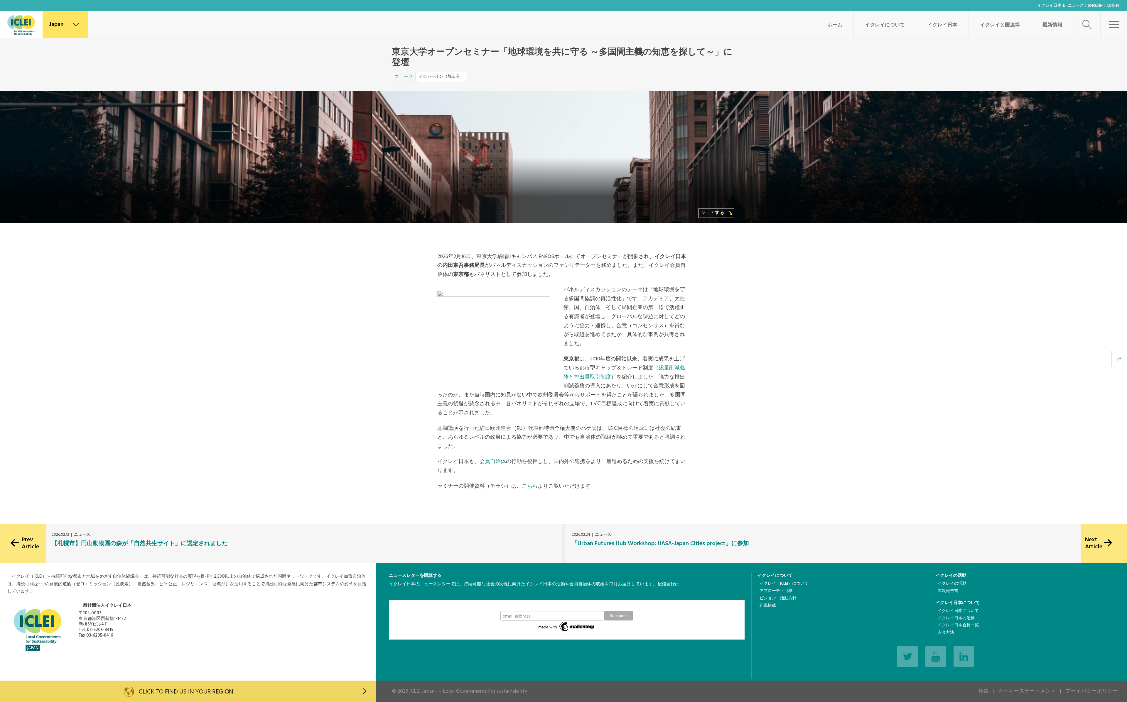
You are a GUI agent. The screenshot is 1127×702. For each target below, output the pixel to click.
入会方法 (946, 632)
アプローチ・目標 (776, 591)
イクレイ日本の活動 (956, 618)
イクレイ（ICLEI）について (784, 583)
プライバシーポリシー (1091, 691)
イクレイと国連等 (1000, 25)
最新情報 (1052, 25)
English (1095, 5)
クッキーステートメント (1027, 691)
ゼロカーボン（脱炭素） (441, 76)
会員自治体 (493, 461)
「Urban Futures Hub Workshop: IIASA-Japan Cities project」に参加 (660, 543)
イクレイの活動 (951, 575)
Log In (1113, 5)
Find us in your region (186, 692)
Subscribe (566, 605)
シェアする (713, 213)
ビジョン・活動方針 (778, 598)
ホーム (834, 25)
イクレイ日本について (958, 602)
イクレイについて (885, 25)
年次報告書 (948, 591)
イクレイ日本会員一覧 (958, 625)
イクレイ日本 (942, 25)
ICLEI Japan (422, 691)
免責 (983, 691)
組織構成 (768, 605)
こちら (530, 486)
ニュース (403, 77)
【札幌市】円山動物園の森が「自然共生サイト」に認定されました (140, 543)
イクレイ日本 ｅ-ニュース (1060, 5)
